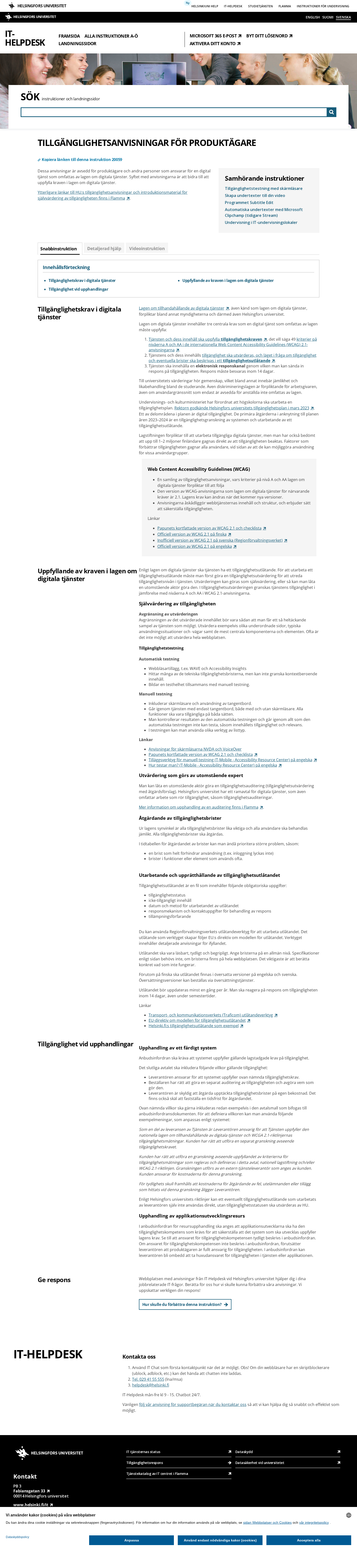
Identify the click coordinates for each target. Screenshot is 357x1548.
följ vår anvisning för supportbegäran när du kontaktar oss (192, 1404)
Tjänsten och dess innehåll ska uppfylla (205, 339)
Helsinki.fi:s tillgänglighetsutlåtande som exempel (194, 1025)
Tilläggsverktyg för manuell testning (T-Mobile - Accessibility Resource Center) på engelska (230, 759)
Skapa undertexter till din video (255, 195)
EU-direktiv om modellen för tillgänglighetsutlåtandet (197, 1020)
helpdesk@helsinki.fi (150, 1385)
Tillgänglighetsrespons (145, 1462)
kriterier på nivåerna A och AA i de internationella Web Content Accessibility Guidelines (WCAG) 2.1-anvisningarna (233, 345)
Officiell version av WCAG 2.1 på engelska (194, 546)
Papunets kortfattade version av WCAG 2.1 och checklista (209, 528)
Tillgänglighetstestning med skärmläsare (264, 188)
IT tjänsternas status (143, 1451)
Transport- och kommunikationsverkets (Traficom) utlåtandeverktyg (211, 1015)
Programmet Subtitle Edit (249, 202)
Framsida (69, 36)
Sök (30, 96)
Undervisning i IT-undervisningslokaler (261, 222)
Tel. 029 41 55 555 (148, 1379)
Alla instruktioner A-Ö (111, 36)
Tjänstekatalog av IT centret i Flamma (157, 1473)
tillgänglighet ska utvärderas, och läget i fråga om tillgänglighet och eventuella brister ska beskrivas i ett (232, 358)
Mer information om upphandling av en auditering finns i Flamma (198, 807)
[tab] (60, 249)
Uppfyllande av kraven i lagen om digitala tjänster (227, 280)
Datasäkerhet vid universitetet (259, 1462)
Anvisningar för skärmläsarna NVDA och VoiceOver (195, 749)
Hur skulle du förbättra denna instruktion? (182, 1304)
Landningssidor (77, 43)
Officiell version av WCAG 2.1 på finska (192, 534)
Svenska (343, 17)
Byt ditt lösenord (267, 36)
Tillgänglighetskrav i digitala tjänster (82, 280)
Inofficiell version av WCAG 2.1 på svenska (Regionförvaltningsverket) (220, 540)
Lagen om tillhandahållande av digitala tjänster (181, 308)
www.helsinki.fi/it (30, 1504)
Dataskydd (244, 1451)
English (313, 17)
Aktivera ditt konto (213, 43)
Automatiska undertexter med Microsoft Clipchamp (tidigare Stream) (264, 212)
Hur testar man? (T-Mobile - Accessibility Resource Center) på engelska (213, 765)
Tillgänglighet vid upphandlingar (78, 289)
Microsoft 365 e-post (213, 36)
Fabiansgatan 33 (29, 1491)
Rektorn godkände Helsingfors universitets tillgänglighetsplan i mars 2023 (241, 408)
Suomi (327, 17)
